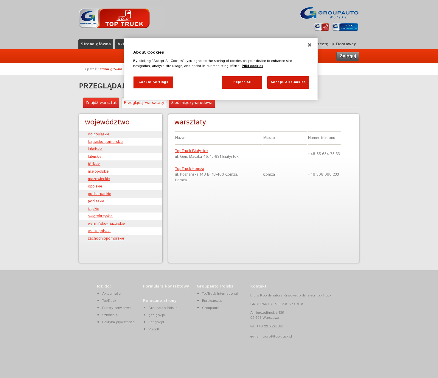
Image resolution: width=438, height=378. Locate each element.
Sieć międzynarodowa (191, 103)
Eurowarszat (212, 300)
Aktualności (111, 293)
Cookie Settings (153, 82)
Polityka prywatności (118, 322)
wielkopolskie (99, 231)
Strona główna (96, 44)
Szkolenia (110, 315)
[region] (221, 69)
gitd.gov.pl (156, 315)
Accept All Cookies (288, 82)
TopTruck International (220, 293)
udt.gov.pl (156, 322)
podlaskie (96, 201)
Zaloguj (348, 56)
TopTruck (109, 300)
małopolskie (98, 171)
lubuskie (95, 157)
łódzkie (94, 164)
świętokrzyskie (100, 216)
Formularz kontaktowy (166, 286)
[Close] (309, 44)
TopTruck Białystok (191, 151)
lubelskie (95, 149)
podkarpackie (99, 194)
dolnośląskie (98, 134)
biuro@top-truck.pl (277, 336)
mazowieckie (99, 179)
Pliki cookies (252, 66)
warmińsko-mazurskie (106, 224)
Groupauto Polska (163, 307)
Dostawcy (346, 44)
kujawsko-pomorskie (105, 142)
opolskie (95, 186)
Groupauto (210, 307)
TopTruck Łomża (189, 169)
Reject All (242, 82)
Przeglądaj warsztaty (144, 103)
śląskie (93, 209)
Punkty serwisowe (116, 307)
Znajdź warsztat (101, 103)
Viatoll (153, 329)
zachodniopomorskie (106, 238)
